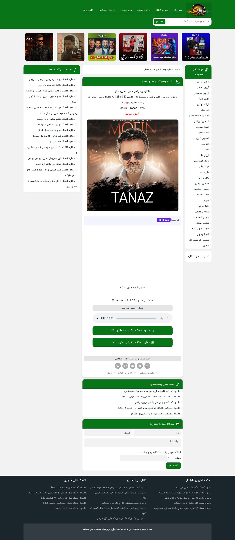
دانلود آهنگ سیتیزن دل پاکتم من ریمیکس (157, 402)
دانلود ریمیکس (107, 10)
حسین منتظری (201, 189)
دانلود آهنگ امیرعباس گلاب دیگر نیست (53, 136)
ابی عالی (204, 110)
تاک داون (204, 178)
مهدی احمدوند (201, 217)
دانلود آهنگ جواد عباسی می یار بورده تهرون (51, 79)
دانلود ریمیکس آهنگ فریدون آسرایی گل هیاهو (155, 414)
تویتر (140, 366)
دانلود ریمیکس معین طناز (157, 81)
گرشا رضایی (203, 234)
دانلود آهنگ (143, 10)
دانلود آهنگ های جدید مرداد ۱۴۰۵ (56, 130)
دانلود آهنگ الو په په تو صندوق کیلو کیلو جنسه (185, 493)
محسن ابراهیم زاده (199, 240)
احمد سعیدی (202, 127)
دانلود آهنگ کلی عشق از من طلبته (193, 503)
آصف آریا (204, 99)
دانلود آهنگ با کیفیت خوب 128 (130, 342)
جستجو (160, 21)
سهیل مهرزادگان (200, 228)
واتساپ (125, 366)
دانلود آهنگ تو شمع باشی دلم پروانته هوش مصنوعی (183, 508)
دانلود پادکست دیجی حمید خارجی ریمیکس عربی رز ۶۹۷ (151, 396)
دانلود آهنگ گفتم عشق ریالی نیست (56, 119)
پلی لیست (126, 10)
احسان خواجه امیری (198, 115)
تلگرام (118, 366)
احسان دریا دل (201, 121)
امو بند (205, 144)
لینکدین (132, 366)
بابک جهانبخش (201, 161)
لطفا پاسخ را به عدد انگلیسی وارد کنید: (160, 452)
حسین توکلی (202, 183)
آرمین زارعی (202, 82)
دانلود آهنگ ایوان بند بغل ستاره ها (56, 124)
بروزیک (178, 10)
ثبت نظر (173, 465)
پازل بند (204, 172)
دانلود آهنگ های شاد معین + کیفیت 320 (63, 498)
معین (206, 245)
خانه (177, 69)
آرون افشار (203, 87)
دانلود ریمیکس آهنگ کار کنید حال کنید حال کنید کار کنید (149, 408)
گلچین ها (88, 10)
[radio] (144, 294)
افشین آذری (202, 138)
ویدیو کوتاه (162, 10)
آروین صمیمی (201, 93)
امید (206, 149)
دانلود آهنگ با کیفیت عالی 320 (130, 330)
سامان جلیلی (202, 212)
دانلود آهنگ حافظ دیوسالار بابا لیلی (56, 85)
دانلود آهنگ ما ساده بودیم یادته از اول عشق (188, 498)
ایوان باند (204, 155)
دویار (206, 200)
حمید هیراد (203, 194)
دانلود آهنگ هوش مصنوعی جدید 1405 (64, 503)
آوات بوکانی (203, 104)
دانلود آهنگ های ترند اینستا (70, 508)
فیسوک (147, 366)
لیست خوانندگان (197, 256)
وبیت (117, 534)
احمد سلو (204, 132)
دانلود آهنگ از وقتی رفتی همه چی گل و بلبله (50, 91)
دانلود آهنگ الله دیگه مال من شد (194, 487)
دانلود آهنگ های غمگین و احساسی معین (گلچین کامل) (56, 493)
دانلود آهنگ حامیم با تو (62, 141)
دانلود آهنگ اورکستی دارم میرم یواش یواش (51, 158)
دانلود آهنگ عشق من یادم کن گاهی (55, 164)
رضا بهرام (204, 206)
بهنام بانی (204, 166)
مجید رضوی (202, 223)
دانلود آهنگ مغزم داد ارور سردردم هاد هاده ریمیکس (152, 391)
